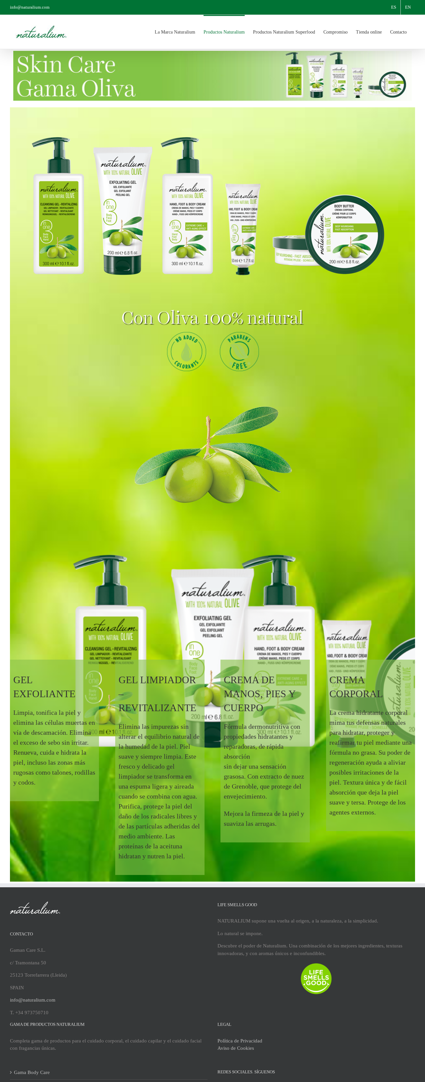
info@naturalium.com (29, 7)
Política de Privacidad (239, 1040)
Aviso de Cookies (235, 1048)
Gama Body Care (32, 1072)
